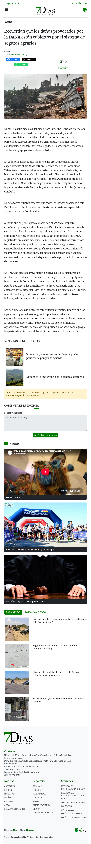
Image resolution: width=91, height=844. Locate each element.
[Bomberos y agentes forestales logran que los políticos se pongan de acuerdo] (14, 357)
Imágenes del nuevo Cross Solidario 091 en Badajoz (30, 549)
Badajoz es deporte (14, 809)
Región (8, 790)
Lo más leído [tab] (13, 612)
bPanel (16, 830)
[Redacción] (63, 62)
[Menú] (6, 10)
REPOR (36, 801)
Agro (8, 22)
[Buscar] (85, 10)
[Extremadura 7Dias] (45, 11)
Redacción (63, 68)
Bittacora (30, 830)
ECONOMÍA (38, 790)
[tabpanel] (45, 671)
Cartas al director (43, 813)
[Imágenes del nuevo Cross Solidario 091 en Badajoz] (45, 524)
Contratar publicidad (73, 802)
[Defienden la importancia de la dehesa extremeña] (14, 377)
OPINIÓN (37, 809)
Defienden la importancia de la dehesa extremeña (55, 376)
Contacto (66, 806)
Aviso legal (67, 810)
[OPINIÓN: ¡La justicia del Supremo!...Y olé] (45, 577)
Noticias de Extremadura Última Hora (72, 796)
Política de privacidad (73, 817)
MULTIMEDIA (39, 794)
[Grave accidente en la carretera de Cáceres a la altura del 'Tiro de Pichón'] (17, 629)
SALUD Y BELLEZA (41, 805)
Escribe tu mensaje (13, 413)
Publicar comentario (47, 435)
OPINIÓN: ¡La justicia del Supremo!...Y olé (25, 601)
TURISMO (37, 786)
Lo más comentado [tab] (35, 612)
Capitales (9, 786)
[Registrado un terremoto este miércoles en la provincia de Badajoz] (17, 656)
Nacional (9, 794)
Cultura (8, 801)
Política (8, 797)
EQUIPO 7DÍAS (13, 497)
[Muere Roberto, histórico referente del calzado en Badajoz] (17, 709)
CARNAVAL (38, 797)
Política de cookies (71, 813)
